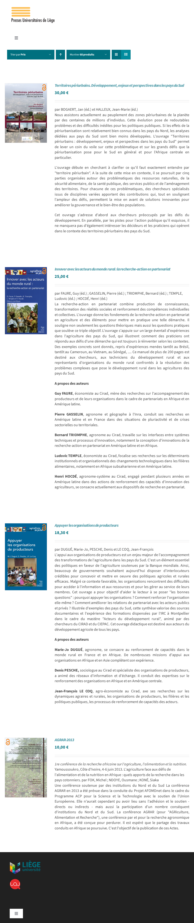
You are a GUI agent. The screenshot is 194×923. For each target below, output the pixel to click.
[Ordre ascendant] (60, 54)
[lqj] (15, 880)
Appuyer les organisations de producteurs (86, 525)
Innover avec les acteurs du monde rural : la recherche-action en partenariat (112, 269)
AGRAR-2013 (64, 740)
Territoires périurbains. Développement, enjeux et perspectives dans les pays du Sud (119, 85)
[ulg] (25, 862)
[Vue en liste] (125, 54)
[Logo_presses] (33, 9)
